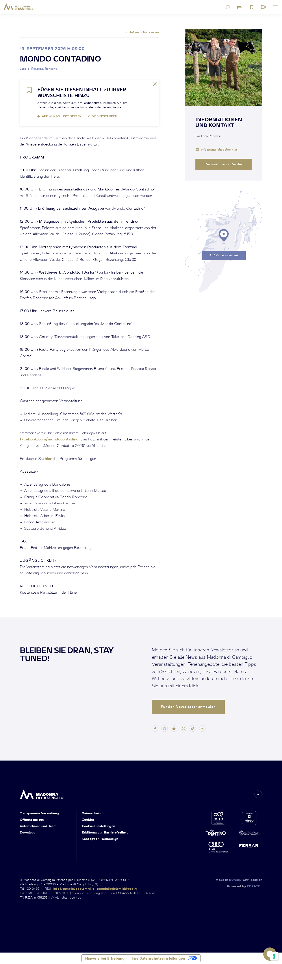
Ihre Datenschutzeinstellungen (158, 958)
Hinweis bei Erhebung (105, 958)
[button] (258, 794)
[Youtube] (174, 728)
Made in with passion (238, 880)
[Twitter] (183, 728)
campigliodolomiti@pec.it (116, 888)
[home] (41, 793)
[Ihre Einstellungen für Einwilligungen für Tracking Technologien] (274, 956)
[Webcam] (263, 7)
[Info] (228, 7)
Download (27, 832)
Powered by (244, 886)
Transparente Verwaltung (39, 813)
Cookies (88, 819)
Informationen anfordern (223, 164)
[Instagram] (164, 728)
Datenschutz (91, 813)
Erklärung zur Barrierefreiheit (105, 832)
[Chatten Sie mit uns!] (269, 954)
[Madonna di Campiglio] (18, 6)
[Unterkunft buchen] (239, 7)
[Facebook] (155, 728)
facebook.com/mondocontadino (49, 439)
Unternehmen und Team (38, 826)
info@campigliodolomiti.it (219, 149)
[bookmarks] (251, 7)
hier (49, 458)
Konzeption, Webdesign (100, 839)
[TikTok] (192, 728)
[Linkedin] (202, 728)
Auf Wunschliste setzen (144, 32)
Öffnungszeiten (32, 819)
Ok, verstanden (104, 116)
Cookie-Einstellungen (98, 826)
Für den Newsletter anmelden (188, 707)
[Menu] (275, 7)
